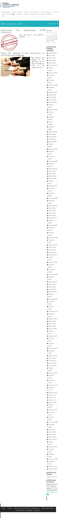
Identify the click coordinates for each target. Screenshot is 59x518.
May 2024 (51, 136)
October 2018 (52, 348)
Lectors (14, 12)
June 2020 (51, 284)
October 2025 (52, 85)
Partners (48, 12)
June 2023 (51, 171)
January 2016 (52, 446)
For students (34, 12)
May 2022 (51, 213)
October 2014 (52, 469)
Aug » (54, 42)
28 (50, 40)
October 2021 (52, 237)
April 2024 (51, 139)
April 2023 (51, 176)
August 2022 (52, 205)
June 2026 (51, 58)
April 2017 (51, 400)
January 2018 (52, 373)
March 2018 (52, 365)
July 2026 (51, 55)
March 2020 (52, 291)
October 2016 (52, 422)
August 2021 (52, 245)
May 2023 (51, 173)
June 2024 (51, 134)
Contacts (10, 508)
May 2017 (51, 397)
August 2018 (52, 355)
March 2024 (52, 141)
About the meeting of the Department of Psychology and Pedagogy (22, 54)
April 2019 (51, 326)
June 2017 (51, 395)
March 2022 (52, 218)
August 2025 (52, 92)
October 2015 (52, 459)
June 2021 (51, 247)
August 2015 (52, 466)
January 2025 (52, 109)
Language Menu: (7, 14)
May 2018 (51, 360)
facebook (19, 14)
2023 (53, 23)
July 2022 (51, 208)
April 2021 (51, 252)
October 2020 (52, 274)
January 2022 (52, 225)
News (20, 12)
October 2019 (52, 311)
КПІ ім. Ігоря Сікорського (48, 508)
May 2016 (51, 434)
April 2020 (51, 289)
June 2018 (51, 358)
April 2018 (51, 363)
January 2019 (52, 336)
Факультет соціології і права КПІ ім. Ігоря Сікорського (26, 508)
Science (26, 12)
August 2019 (52, 319)
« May (47, 42)
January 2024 (52, 149)
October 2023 (52, 161)
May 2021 (51, 250)
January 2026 (52, 72)
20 (48, 39)
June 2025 (51, 95)
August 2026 (52, 53)
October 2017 (52, 385)
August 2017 (52, 392)
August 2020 (52, 282)
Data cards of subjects (45, 14)
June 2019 (51, 321)
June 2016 (51, 432)
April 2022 (51, 215)
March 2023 (52, 178)
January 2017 (52, 410)
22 (51, 39)
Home (49, 23)
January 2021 (52, 262)
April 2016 (51, 437)
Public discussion (30, 14)
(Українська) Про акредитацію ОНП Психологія (22, 31)
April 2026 (51, 63)
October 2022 (52, 198)
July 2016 (51, 429)
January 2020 (52, 299)
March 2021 (52, 255)
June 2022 (51, 210)
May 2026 (51, 60)
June (55, 23)
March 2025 (52, 102)
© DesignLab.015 (29, 510)
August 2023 (52, 168)
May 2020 (51, 287)
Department (6, 12)
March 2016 (52, 439)
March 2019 (52, 328)
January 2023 (52, 186)
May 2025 (51, 97)
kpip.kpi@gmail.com (52, 492)
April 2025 (51, 100)
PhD (42, 12)
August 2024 (52, 131)
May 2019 (51, 323)
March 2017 (52, 402)
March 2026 (52, 65)
